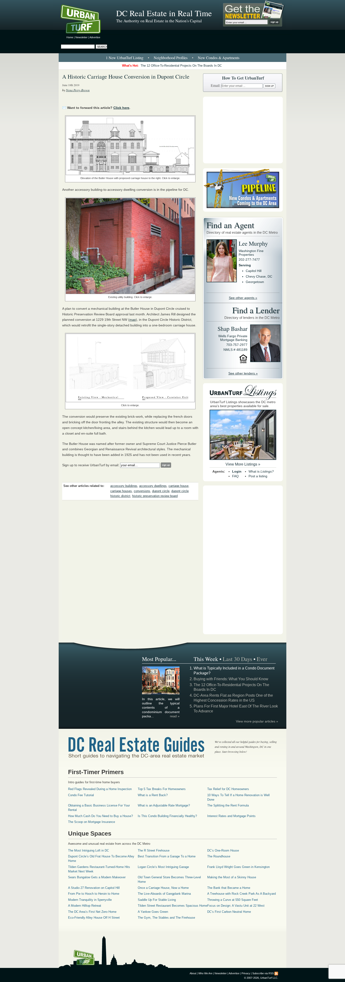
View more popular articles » (257, 721)
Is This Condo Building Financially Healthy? (167, 816)
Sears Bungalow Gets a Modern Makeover (97, 877)
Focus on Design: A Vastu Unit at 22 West (235, 905)
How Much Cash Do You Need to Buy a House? (100, 816)
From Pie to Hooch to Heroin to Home (93, 893)
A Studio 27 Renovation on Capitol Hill (94, 888)
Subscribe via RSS (263, 973)
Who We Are (205, 973)
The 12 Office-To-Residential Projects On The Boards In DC (181, 65)
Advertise (94, 37)
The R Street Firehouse (153, 850)
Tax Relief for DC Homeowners (228, 789)
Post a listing (258, 476)
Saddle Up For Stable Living (157, 900)
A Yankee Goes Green (153, 911)
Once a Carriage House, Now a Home (163, 888)
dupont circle (160, 491)
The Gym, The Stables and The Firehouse (166, 917)
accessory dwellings (153, 486)
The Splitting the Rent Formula (228, 805)
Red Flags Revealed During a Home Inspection (100, 789)
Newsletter (81, 37)
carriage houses (121, 491)
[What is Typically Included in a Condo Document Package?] (161, 694)
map (132, 319)
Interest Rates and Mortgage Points (231, 816)
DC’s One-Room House (223, 850)
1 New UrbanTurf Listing (124, 57)
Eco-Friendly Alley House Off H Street (94, 917)
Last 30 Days (237, 659)
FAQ (235, 476)
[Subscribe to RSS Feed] (276, 973)
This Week (206, 659)
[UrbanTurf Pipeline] (243, 210)
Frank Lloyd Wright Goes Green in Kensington (238, 867)
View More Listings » (243, 464)
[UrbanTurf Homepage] (84, 20)
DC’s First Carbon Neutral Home (229, 911)
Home (69, 37)
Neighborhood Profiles (171, 57)
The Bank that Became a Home (228, 888)
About (193, 973)
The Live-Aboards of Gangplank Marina (164, 893)
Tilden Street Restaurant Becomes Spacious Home (172, 905)
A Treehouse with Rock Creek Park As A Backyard (241, 893)
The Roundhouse (218, 856)
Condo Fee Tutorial (81, 795)
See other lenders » (243, 373)
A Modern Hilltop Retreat (84, 905)
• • (172, 57)
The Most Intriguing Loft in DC (88, 850)
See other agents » (243, 298)
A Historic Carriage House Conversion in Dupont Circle (125, 76)
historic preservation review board (155, 496)
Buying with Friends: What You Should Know (231, 679)
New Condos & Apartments (218, 57)
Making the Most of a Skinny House (231, 877)
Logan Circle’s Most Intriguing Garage (163, 867)
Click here (121, 108)
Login (237, 471)
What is (261, 471)
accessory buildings (123, 486)
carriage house (178, 486)
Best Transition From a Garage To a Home (167, 856)
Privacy (246, 973)
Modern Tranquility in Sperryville (90, 900)
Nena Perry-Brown (78, 90)
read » (175, 716)
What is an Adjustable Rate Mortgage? (164, 805)
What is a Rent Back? (153, 795)
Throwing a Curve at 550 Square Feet (232, 900)
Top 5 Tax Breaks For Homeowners (162, 789)
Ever (262, 659)
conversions (142, 491)
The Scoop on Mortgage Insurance (91, 822)
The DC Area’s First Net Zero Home (92, 911)
